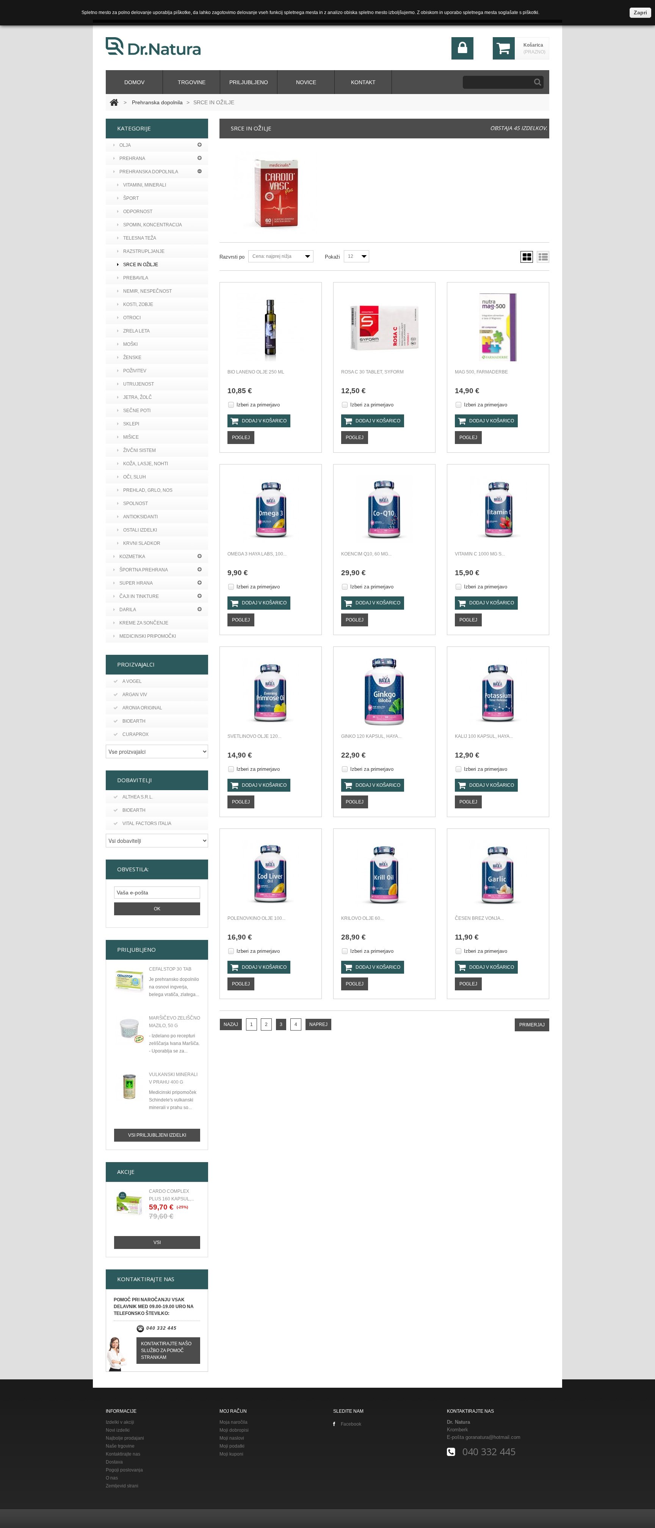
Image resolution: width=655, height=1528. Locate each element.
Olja (125, 145)
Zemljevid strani (122, 1486)
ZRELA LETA (136, 331)
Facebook (351, 1424)
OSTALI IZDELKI (140, 530)
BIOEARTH (134, 810)
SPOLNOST (135, 503)
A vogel (132, 681)
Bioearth (134, 721)
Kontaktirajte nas (123, 1454)
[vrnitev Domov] (114, 102)
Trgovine (191, 82)
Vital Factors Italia (146, 823)
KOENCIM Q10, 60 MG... (366, 554)
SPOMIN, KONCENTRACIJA (152, 224)
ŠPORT (131, 198)
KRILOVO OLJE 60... (362, 918)
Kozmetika (132, 556)
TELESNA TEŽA (139, 238)
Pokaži (332, 257)
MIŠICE (131, 437)
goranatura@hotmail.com (492, 1437)
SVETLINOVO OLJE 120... (254, 736)
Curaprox (135, 734)
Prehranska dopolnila (157, 102)
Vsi (157, 1242)
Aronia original (142, 708)
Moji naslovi (231, 1438)
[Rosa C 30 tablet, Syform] (384, 327)
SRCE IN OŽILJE (140, 264)
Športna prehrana (143, 570)
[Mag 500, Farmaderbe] (498, 327)
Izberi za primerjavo (258, 405)
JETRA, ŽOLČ (137, 397)
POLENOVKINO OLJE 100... (256, 918)
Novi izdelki (118, 1430)
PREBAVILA (135, 278)
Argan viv (134, 694)
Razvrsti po (231, 257)
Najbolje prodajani (125, 1438)
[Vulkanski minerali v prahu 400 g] (129, 1086)
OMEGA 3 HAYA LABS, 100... (257, 554)
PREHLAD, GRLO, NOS (147, 490)
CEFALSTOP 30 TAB (170, 969)
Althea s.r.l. (137, 797)
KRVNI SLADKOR (141, 543)
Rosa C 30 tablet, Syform (372, 372)
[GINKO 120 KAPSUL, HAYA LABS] (384, 692)
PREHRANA (132, 158)
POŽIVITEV (134, 370)
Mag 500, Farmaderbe (481, 372)
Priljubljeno (248, 82)
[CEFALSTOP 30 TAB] (129, 981)
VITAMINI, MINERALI (144, 185)
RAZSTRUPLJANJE (144, 251)
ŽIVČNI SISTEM (139, 450)
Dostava (114, 1462)
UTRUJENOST (138, 384)
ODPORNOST (137, 211)
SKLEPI (131, 424)
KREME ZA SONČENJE (143, 623)
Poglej (241, 437)
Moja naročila (233, 1422)
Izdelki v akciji (120, 1422)
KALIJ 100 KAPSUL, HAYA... (484, 736)
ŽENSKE (132, 357)
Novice (306, 82)
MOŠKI (130, 344)
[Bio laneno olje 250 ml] (270, 327)
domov (134, 82)
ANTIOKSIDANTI (140, 516)
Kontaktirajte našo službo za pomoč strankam (166, 1350)
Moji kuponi (231, 1454)
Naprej (318, 1024)
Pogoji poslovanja (124, 1470)
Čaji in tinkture (139, 596)
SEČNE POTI (136, 410)
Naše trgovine (120, 1446)
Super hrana (136, 583)
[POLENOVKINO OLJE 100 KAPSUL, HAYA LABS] (270, 874)
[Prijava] (462, 57)
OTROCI (132, 317)
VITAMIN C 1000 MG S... (480, 554)
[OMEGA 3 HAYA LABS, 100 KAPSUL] (270, 509)
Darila (127, 609)
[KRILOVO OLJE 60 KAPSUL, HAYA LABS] (384, 874)
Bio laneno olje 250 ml (255, 372)
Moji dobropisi (234, 1430)
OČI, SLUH (134, 477)
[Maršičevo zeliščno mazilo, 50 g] (129, 1030)
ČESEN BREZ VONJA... (479, 918)
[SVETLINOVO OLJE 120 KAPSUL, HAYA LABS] (270, 692)
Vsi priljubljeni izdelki (157, 1135)
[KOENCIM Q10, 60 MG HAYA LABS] (384, 509)
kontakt (363, 82)
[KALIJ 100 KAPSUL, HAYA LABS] (498, 692)
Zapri (640, 12)
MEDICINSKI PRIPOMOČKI (147, 636)
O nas (112, 1478)
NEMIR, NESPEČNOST (147, 291)
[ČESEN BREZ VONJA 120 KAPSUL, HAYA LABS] (498, 874)
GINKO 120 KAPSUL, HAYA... (371, 736)
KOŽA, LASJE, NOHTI (145, 463)
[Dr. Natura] (153, 46)
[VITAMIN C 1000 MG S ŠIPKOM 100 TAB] (498, 509)
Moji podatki (231, 1446)
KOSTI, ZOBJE (138, 304)
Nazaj (231, 1024)
